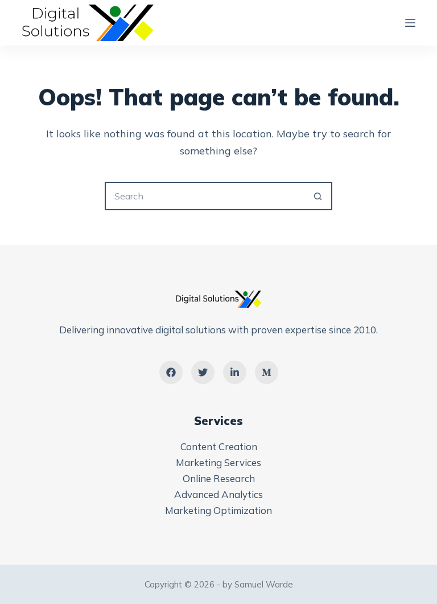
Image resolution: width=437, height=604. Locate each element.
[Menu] (410, 23)
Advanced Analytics (218, 494)
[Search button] (318, 196)
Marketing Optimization (218, 510)
